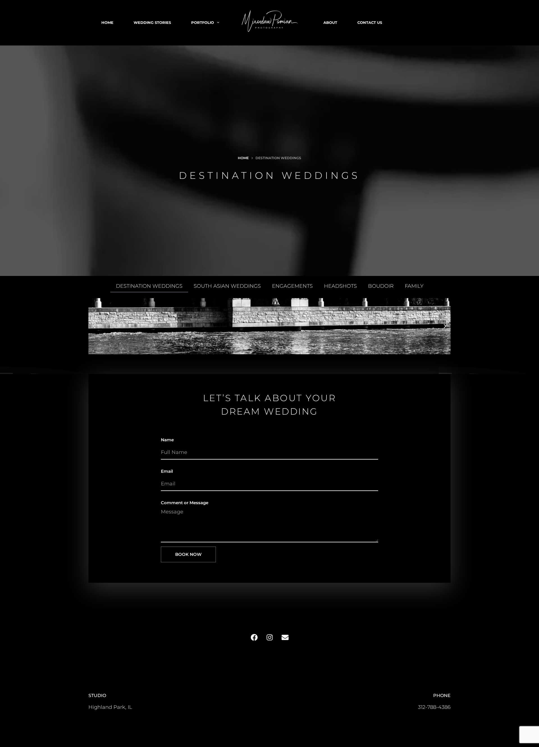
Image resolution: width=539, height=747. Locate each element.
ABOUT (330, 22)
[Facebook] (254, 638)
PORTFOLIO (202, 22)
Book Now (188, 554)
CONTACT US (369, 22)
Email (167, 471)
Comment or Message (184, 502)
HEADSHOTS (340, 286)
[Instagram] (269, 638)
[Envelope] (285, 638)
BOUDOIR (381, 286)
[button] (94, 326)
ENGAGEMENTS (292, 286)
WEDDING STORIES (152, 22)
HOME (107, 22)
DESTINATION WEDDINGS (149, 286)
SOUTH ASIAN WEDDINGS (227, 286)
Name (167, 439)
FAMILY (414, 286)
